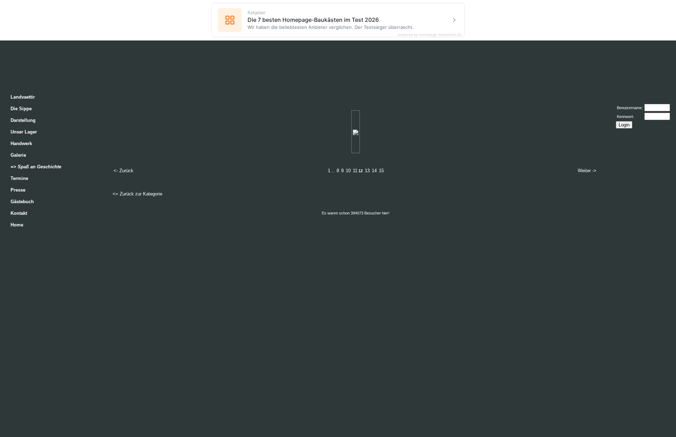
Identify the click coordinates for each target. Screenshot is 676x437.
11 (355, 170)
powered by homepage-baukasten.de (430, 34)
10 (348, 170)
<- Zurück (123, 170)
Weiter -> (587, 170)
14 (374, 170)
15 (381, 170)
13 (367, 170)
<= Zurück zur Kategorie (137, 193)
